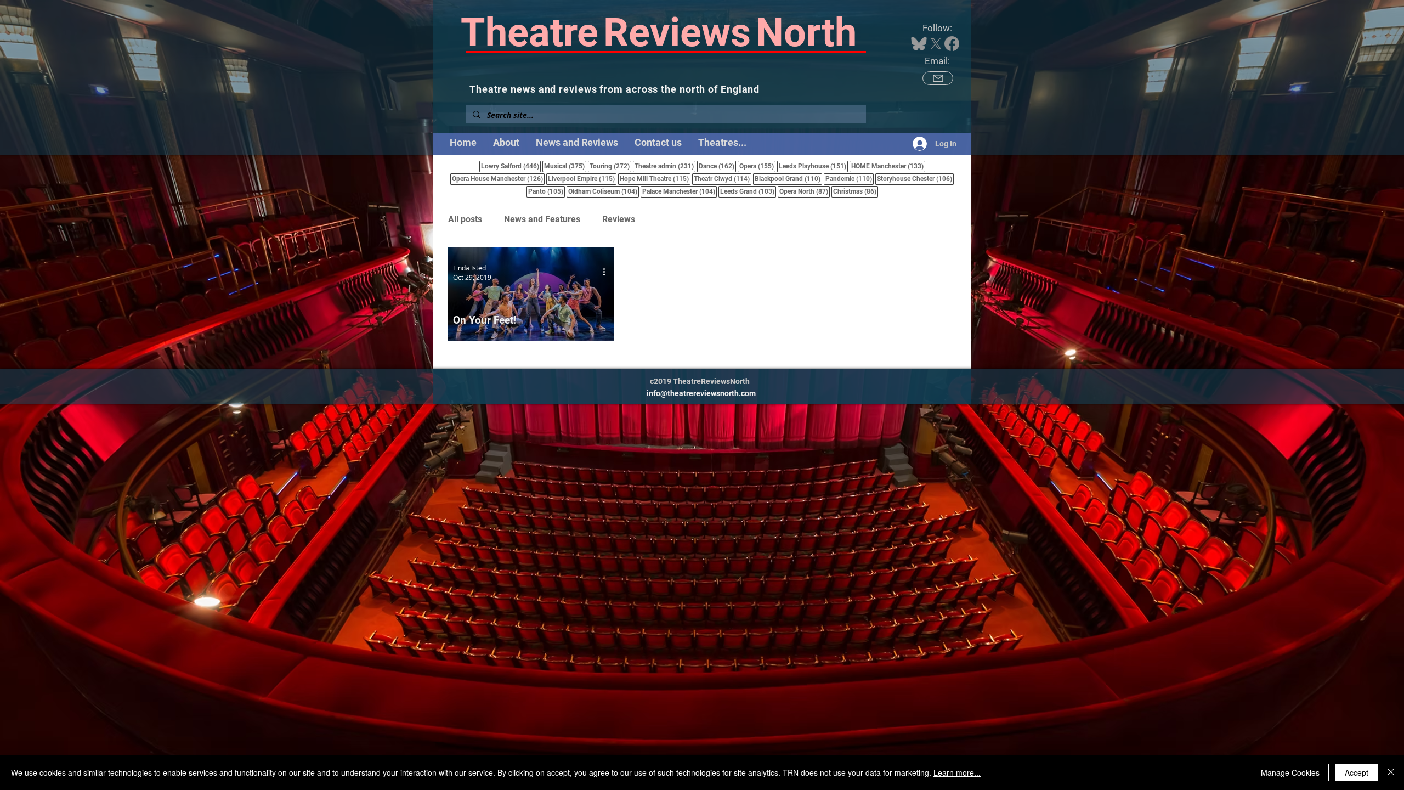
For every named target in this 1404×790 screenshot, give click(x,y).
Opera (757, 166)
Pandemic (849, 178)
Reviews (618, 219)
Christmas (855, 191)
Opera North (804, 191)
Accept (1356, 772)
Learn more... (957, 772)
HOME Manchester (888, 166)
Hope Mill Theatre (655, 178)
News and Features (542, 219)
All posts (465, 219)
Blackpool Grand (788, 178)
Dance (717, 166)
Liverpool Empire (582, 178)
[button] (722, 142)
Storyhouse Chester (915, 178)
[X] (936, 43)
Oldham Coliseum (603, 191)
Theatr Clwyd (722, 178)
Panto (546, 191)
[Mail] (937, 78)
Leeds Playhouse (813, 166)
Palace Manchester (679, 191)
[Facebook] (951, 43)
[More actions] (607, 272)
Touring (610, 166)
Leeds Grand (748, 191)
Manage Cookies (1290, 772)
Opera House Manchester (498, 178)
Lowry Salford (511, 166)
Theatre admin (665, 166)
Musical (565, 166)
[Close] (1390, 772)
